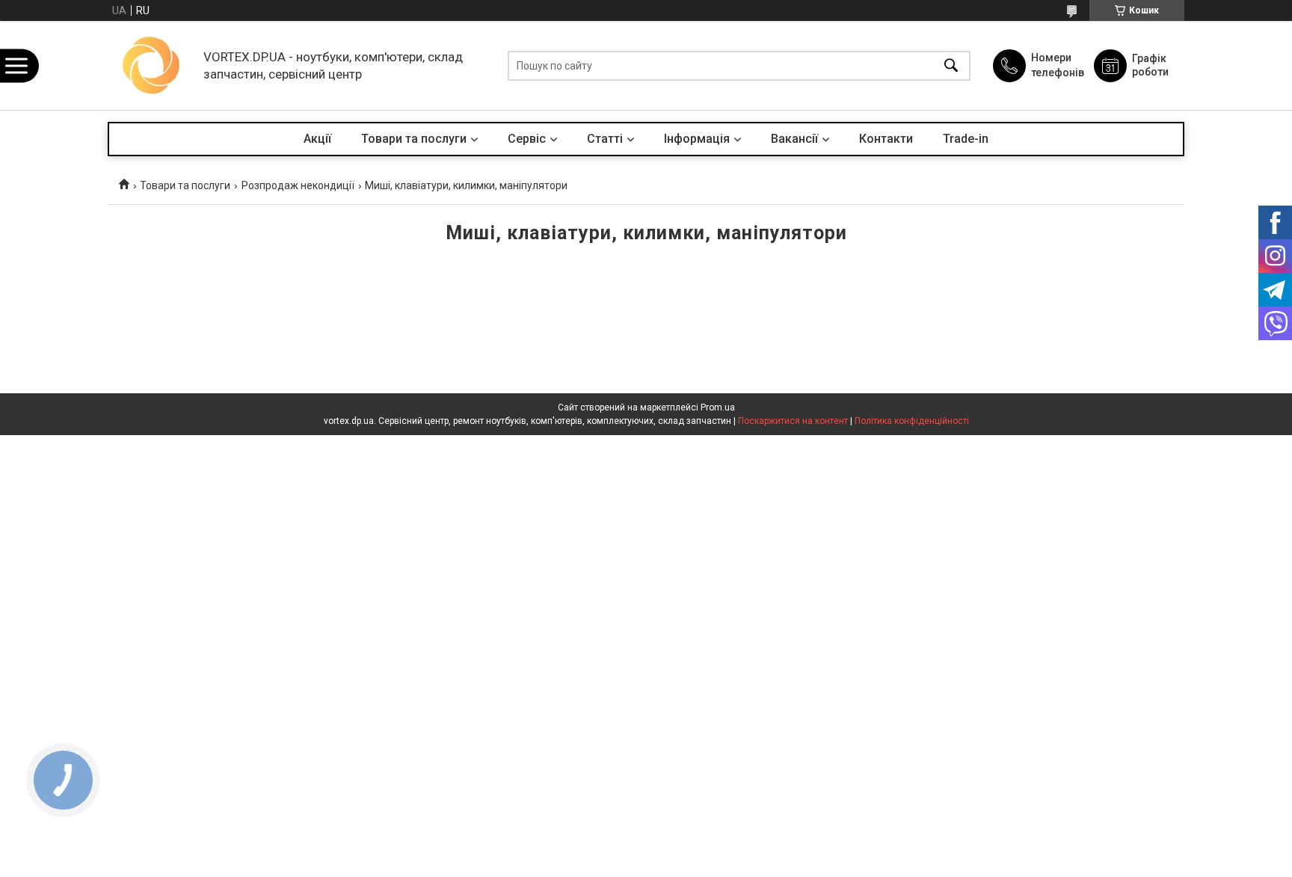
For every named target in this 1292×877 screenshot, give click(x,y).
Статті (605, 139)
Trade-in (965, 139)
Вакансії (794, 139)
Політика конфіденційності (912, 421)
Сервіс (527, 139)
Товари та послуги (414, 139)
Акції (317, 139)
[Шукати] (951, 65)
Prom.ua (718, 407)
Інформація (697, 139)
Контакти (886, 139)
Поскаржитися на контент (793, 421)
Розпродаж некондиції (298, 185)
